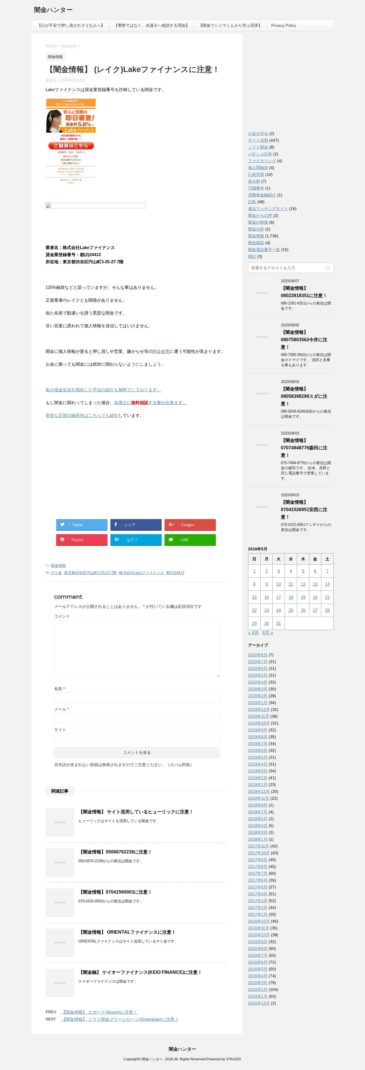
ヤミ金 (56, 573)
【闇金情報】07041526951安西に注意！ (304, 509)
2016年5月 (257, 969)
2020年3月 (257, 689)
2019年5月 (257, 757)
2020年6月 (257, 668)
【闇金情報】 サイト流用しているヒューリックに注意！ (136, 811)
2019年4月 (257, 764)
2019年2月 (257, 777)
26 (303, 610)
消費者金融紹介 (262, 195)
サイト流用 (258, 140)
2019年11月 (258, 716)
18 (291, 597)
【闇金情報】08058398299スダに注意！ (304, 396)
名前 (59, 688)
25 (291, 610)
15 (254, 597)
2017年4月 (257, 894)
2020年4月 (257, 682)
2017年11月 (258, 846)
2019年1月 (257, 784)
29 (254, 623)
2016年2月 (257, 989)
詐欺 (252, 201)
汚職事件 (256, 188)
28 (327, 610)
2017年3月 (257, 900)
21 (327, 597)
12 (303, 584)
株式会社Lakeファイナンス (141, 573)
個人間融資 (258, 167)
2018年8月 (257, 805)
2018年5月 (257, 818)
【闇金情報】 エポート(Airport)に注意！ (99, 1012)
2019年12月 (259, 709)
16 (266, 597)
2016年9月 (257, 941)
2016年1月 (257, 996)
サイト (60, 729)
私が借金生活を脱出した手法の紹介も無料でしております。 (103, 389)
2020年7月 (257, 661)
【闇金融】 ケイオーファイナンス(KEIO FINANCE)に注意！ (140, 972)
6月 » (267, 632)
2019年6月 (257, 750)
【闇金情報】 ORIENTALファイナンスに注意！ (127, 932)
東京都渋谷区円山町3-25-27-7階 (90, 573)
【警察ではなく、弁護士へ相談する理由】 (152, 25)
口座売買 (256, 174)
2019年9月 (257, 730)
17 (278, 597)
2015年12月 (259, 1003)
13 (315, 584)
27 (315, 610)
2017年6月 (257, 880)
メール (61, 709)
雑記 (252, 256)
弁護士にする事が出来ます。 (150, 402)
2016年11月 (258, 928)
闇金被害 (161, 351)
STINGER (233, 1059)
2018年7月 (257, 812)
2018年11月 (258, 798)
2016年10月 (259, 935)
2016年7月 (257, 955)
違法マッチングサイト (268, 208)
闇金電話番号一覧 (264, 249)
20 (315, 597)
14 (327, 584)
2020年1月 (257, 702)
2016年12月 (259, 921)
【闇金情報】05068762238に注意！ (115, 851)
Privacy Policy (283, 25)
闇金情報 (58, 565)
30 (266, 623)
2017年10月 (259, 853)
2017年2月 (257, 907)
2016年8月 (257, 948)
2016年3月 (257, 982)
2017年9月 (257, 859)
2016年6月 (257, 962)
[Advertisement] (88, 460)
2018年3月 (257, 832)
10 (278, 584)
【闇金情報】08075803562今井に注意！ (304, 339)
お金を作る (258, 133)
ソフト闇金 (258, 147)
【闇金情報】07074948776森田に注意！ (304, 448)
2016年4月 (257, 976)
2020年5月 (257, 675)
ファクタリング (262, 161)
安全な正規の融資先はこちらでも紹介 (82, 415)
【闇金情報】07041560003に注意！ (115, 892)
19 (303, 597)
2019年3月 (257, 771)
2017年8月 (257, 866)
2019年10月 (259, 723)
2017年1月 (257, 914)
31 (278, 623)
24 (278, 610)
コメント (62, 616)
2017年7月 (257, 873)
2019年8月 (257, 736)
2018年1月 (257, 839)
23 (266, 610)
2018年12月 (259, 791)
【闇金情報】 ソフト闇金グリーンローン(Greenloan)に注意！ (120, 1019)
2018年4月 (257, 825)
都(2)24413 (175, 573)
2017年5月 (257, 887)
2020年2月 (257, 696)
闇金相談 (256, 242)
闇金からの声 (260, 215)
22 (254, 610)
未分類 (254, 181)
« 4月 (253, 632)
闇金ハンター (53, 10)
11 (291, 584)
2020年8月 (257, 655)
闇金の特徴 (258, 222)
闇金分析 (256, 229)
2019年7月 (257, 743)
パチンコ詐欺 (260, 154)
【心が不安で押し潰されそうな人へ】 (71, 25)
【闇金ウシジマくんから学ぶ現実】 (230, 25)
